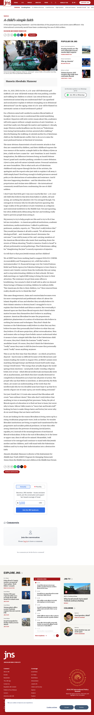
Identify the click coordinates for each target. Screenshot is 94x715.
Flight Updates (60, 7)
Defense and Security (11, 472)
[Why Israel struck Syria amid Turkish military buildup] (77, 588)
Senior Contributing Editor (68, 46)
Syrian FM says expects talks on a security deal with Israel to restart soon (11, 596)
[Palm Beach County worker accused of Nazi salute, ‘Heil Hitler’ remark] (26, 582)
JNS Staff (6, 601)
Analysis (38, 3)
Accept (67, 707)
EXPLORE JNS (12, 573)
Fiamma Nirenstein (66, 54)
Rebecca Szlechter (9, 588)
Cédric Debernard (80, 634)
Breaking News (42, 579)
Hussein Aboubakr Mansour (15, 31)
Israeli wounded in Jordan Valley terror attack (11, 622)
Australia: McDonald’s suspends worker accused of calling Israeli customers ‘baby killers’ (47, 624)
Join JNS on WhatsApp (77, 95)
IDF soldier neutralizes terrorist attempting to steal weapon (47, 601)
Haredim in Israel (81, 7)
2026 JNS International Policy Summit (77, 690)
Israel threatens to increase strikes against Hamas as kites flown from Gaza (46, 586)
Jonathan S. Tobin (66, 78)
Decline (81, 707)
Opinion (6, 16)
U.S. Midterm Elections (38, 7)
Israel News (7, 591)
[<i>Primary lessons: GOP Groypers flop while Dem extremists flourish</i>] (86, 74)
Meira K (66, 603)
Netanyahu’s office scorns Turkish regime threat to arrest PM (12, 610)
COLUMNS (69, 608)
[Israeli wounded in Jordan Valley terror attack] (26, 622)
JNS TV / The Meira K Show (70, 596)
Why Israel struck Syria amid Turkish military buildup (75, 600)
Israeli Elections (50, 7)
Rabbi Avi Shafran (80, 617)
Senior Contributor (66, 59)
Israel (16, 3)
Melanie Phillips (65, 63)
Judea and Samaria (70, 7)
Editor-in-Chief (65, 70)
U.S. (23, 3)
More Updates (40, 636)
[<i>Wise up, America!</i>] (86, 62)
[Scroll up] (54, 635)
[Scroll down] (57, 635)
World (30, 3)
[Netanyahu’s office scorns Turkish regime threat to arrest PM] (26, 609)
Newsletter (64, 3)
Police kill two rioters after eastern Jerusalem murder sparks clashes (48, 616)
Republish (32, 35)
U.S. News (6, 578)
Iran (88, 7)
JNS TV (67, 578)
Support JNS (85, 3)
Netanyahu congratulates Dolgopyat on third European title (47, 631)
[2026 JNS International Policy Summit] (77, 677)
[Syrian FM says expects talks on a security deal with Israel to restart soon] (26, 595)
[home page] (7, 3)
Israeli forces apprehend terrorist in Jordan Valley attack (47, 594)
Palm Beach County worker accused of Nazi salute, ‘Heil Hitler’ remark (11, 583)
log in (25, 541)
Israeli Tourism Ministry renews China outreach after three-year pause (47, 608)
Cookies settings (52, 707)
